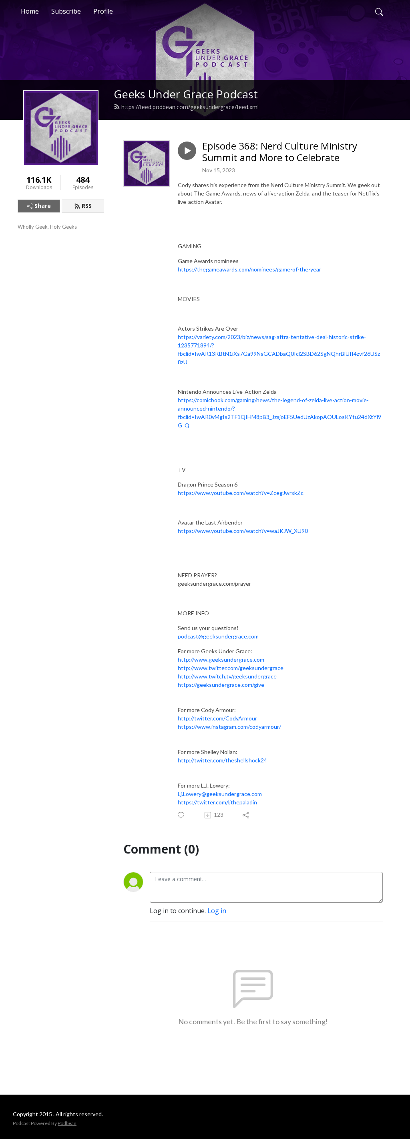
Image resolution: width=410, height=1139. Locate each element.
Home (30, 11)
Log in (216, 910)
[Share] (246, 815)
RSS (87, 205)
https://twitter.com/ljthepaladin (217, 802)
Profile (103, 11)
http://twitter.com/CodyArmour (217, 718)
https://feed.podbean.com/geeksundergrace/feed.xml (190, 107)
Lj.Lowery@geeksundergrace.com (220, 793)
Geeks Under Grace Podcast (186, 94)
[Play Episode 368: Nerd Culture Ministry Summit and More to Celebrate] (187, 151)
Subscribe (66, 11)
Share (42, 205)
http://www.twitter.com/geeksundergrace (230, 667)
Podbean (67, 1123)
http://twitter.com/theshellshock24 (222, 760)
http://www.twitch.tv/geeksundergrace (227, 676)
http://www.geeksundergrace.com (221, 659)
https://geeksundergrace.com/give (221, 684)
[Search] (379, 11)
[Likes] (181, 815)
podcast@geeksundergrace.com (218, 636)
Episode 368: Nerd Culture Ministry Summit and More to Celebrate (279, 152)
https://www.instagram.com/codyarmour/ (229, 726)
